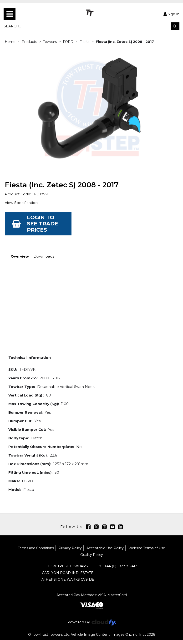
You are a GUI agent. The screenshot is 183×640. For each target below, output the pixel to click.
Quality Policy (91, 555)
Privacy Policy (70, 548)
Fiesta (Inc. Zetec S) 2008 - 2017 (125, 42)
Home (10, 42)
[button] (175, 26)
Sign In (173, 14)
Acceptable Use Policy (105, 548)
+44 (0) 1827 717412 (118, 566)
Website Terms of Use (146, 548)
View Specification (21, 202)
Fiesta (85, 42)
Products (29, 42)
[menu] (9, 14)
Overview (20, 256)
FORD (68, 42)
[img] (88, 526)
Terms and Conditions (36, 548)
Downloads (44, 256)
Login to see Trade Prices (42, 223)
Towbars (50, 42)
